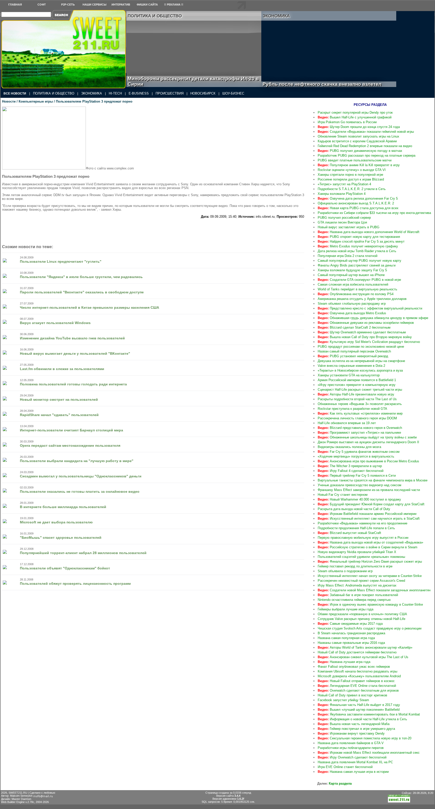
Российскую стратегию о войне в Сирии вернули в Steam (367, 547)
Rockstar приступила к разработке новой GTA (352, 409)
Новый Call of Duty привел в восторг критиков (352, 695)
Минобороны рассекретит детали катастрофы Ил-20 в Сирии (193, 81)
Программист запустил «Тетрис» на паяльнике (359, 432)
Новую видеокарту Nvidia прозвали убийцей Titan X (357, 552)
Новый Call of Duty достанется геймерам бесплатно (357, 652)
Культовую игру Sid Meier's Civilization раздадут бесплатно (369, 342)
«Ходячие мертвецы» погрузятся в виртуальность (356, 456)
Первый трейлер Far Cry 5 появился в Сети (357, 475)
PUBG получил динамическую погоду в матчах (360, 151)
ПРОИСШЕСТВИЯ (170, 93)
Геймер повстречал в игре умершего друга (356, 729)
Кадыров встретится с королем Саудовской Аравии (357, 141)
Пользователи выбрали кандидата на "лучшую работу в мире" (76, 461)
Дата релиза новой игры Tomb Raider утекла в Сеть (357, 251)
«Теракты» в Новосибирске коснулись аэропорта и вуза (360, 370)
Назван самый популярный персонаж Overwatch (354, 351)
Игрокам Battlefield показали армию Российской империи (367, 514)
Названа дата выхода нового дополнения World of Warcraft (368, 232)
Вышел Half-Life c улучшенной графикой (354, 117)
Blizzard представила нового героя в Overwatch (360, 428)
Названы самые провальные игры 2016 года (351, 643)
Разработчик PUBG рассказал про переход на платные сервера (366, 155)
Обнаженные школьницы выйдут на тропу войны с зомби (367, 437)
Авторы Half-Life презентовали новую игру (356, 394)
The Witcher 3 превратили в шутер (350, 466)
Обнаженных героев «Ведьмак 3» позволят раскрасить (360, 404)
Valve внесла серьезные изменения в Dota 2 (351, 366)
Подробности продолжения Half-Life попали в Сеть (356, 528)
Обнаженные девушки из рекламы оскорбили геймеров (366, 323)
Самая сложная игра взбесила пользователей (353, 284)
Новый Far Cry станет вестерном (343, 495)
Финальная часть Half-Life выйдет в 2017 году (359, 705)
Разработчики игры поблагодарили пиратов (351, 748)
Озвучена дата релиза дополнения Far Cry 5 (358, 198)
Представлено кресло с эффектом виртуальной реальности (370, 308)
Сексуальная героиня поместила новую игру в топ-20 (364, 738)
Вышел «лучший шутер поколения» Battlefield (359, 709)
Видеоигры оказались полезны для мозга (349, 447)
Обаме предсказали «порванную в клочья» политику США (362, 614)
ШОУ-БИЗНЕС (233, 93)
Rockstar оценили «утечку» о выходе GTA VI (352, 170)
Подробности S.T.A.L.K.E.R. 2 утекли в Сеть (352, 189)
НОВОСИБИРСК (202, 93)
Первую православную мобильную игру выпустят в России (363, 538)
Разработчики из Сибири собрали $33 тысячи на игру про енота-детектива (374, 213)
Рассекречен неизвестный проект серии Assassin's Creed (361, 580)
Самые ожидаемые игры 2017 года (350, 623)
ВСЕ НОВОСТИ (15, 93)
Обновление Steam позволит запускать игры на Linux (358, 136)
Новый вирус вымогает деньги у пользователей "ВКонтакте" (75, 353)
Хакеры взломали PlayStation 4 (342, 194)
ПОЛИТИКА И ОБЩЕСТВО (53, 93)
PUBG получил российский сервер (344, 217)
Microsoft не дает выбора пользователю (56, 522)
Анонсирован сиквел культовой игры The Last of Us (363, 657)
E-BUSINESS (139, 93)
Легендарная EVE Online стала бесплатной (357, 686)
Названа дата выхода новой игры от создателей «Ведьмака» (370, 542)
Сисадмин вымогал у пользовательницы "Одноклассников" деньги (80, 476)
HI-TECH (115, 93)
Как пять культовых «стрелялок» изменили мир (360, 413)
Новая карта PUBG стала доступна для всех (358, 208)
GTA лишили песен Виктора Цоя (342, 222)
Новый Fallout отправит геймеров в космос (356, 681)
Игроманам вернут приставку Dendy (351, 733)
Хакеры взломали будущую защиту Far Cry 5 (352, 270)
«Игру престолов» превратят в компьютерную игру (356, 385)
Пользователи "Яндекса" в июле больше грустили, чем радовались (81, 277)
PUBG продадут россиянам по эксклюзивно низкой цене (361, 346)
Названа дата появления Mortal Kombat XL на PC (355, 762)
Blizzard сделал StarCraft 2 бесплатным (354, 327)
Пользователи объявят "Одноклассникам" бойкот (65, 568)
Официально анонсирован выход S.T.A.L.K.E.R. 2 (356, 203)
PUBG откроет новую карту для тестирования (359, 237)
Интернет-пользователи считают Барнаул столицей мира (71, 430)
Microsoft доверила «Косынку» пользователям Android (359, 676)
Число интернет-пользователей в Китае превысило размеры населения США (89, 307)
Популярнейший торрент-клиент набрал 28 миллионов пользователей (83, 553)
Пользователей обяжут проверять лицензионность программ (75, 583)
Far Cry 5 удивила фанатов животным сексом (359, 452)
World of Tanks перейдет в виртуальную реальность (357, 289)
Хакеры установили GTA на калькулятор (349, 375)
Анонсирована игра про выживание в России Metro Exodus (368, 461)
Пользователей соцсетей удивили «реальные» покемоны (361, 557)
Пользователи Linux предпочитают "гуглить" (60, 261)
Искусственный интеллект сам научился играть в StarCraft (369, 518)
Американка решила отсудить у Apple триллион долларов (362, 299)
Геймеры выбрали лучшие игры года (345, 609)
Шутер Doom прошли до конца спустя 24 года (359, 127)
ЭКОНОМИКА (91, 93)
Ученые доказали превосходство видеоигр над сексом (359, 485)
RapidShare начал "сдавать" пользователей (59, 415)
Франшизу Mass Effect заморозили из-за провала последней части (369, 490)
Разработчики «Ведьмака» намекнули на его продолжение (362, 523)
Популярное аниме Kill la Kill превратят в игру (359, 165)
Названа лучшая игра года (344, 662)
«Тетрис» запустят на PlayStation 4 (344, 184)
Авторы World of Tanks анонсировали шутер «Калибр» (365, 647)
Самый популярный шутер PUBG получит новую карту (359, 260)
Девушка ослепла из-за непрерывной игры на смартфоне (361, 361)
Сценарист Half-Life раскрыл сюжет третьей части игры (360, 389)
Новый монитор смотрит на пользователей (59, 399)
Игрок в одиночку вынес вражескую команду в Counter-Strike (370, 604)
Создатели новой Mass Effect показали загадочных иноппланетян (374, 590)
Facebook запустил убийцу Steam (343, 700)
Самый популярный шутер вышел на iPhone (351, 275)
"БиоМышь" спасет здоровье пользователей (60, 537)
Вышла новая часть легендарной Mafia (353, 724)
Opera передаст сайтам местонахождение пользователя (70, 445)
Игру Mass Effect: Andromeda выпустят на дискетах (357, 585)
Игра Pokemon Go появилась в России (347, 122)
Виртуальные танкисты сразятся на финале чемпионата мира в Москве (372, 480)
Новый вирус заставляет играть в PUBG (348, 227)
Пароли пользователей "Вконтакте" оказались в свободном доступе (82, 292)
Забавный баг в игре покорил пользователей (358, 595)
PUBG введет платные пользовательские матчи (354, 160)
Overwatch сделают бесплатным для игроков (358, 690)
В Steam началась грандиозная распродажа (351, 633)
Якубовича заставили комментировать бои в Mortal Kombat (369, 714)
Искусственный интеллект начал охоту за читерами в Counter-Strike (370, 576)
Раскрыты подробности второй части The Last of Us (357, 399)
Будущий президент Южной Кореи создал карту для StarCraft (371, 504)
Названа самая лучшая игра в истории (353, 772)
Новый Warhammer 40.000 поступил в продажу (359, 499)
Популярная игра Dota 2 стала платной (347, 256)
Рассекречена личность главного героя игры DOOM (357, 418)
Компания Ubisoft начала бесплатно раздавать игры (357, 671)
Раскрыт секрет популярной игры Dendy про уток (355, 112)
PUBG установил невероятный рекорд (353, 356)
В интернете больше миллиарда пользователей (63, 507)
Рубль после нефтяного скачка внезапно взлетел (328, 84)
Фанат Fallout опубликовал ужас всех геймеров (354, 666)
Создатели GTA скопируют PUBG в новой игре (359, 280)
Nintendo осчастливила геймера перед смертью (354, 600)
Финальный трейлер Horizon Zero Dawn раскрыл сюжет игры (370, 561)
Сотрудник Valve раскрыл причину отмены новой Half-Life (361, 619)
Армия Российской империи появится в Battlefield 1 (357, 380)
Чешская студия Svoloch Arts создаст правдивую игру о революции (369, 628)
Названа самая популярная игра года (346, 638)
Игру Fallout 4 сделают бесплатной (350, 471)
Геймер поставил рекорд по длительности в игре (355, 566)
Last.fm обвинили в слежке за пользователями (62, 369)
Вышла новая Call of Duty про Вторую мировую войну (365, 337)
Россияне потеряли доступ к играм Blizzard (351, 179)
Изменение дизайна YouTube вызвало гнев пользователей (72, 338)
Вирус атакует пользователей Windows (55, 323)
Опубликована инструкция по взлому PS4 (355, 294)
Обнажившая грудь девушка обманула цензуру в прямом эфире (373, 318)
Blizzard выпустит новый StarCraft (349, 533)
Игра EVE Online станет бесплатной (345, 767)
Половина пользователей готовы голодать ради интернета (73, 384)
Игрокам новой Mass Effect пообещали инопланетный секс (369, 752)
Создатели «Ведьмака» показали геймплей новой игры (366, 131)
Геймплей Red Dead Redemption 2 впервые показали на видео (365, 146)
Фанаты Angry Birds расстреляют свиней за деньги (356, 265)
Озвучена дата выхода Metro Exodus (352, 313)
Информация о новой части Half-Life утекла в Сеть (362, 719)
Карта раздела (340, 783)
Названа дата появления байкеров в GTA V (351, 743)
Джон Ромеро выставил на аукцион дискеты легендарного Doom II (368, 442)
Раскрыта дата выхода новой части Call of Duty (354, 509)
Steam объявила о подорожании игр (345, 571)
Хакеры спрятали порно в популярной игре (350, 174)
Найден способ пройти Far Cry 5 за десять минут (361, 241)
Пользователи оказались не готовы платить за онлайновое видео (79, 491)
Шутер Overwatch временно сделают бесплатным (362, 332)
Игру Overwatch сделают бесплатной (352, 757)
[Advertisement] (153, 229)
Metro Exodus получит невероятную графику (358, 246)
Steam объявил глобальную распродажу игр (352, 303)
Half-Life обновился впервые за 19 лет (347, 423)
